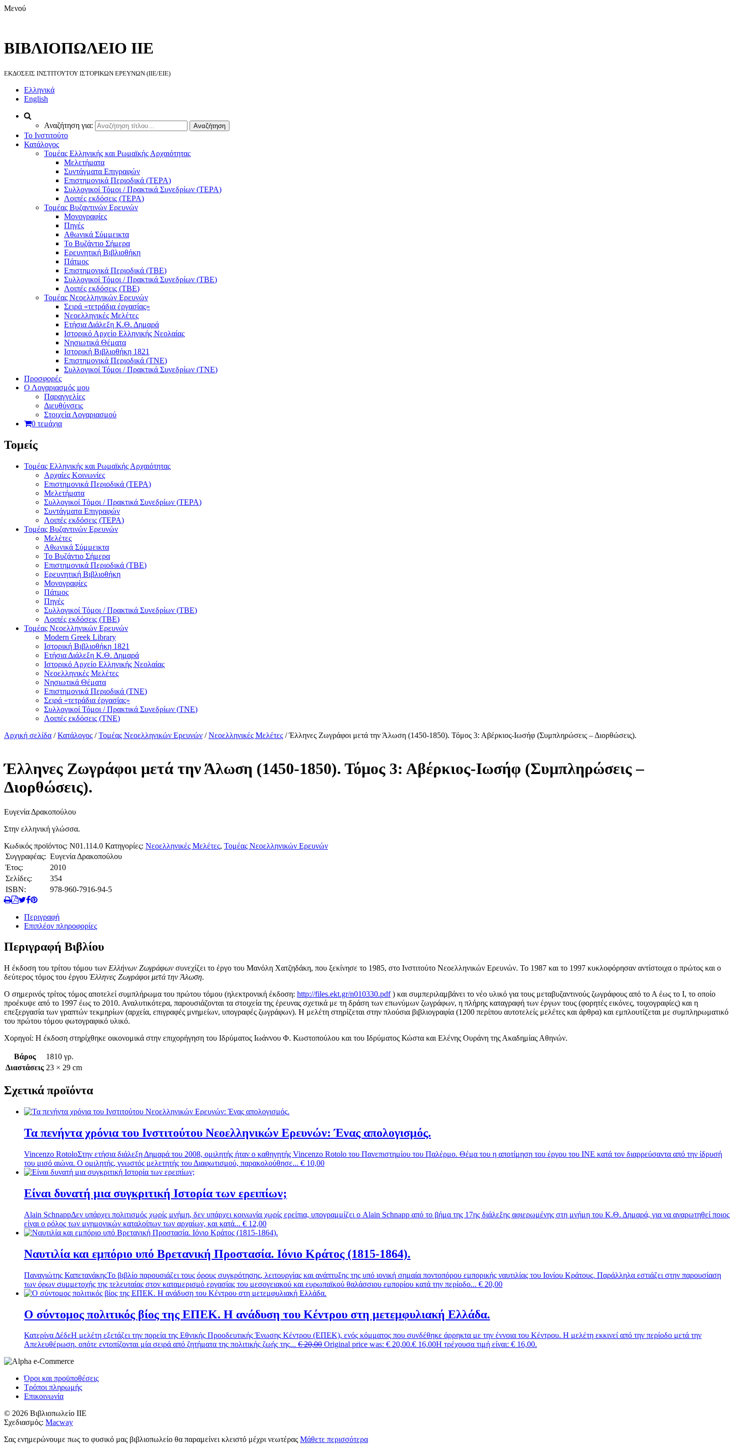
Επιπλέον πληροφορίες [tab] (60, 926)
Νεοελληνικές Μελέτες (101, 315)
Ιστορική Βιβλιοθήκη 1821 (107, 351)
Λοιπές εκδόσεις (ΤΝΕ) (82, 718)
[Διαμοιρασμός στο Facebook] (28, 900)
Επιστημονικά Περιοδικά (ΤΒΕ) (115, 270)
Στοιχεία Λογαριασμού (80, 414)
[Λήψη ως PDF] (15, 900)
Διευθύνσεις (63, 405)
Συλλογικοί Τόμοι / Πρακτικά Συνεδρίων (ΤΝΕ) (141, 369)
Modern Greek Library (80, 637)
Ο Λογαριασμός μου (57, 387)
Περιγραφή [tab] (42, 917)
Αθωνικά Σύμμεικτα (96, 234)
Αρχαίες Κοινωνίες (74, 475)
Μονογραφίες (85, 216)
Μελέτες (58, 538)
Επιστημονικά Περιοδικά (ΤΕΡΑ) (117, 180)
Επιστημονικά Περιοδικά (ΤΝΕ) (115, 360)
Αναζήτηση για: (68, 125)
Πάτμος (76, 261)
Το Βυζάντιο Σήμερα (97, 243)
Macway (59, 1422)
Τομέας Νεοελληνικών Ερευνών (96, 297)
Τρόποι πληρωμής (53, 1387)
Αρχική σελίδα (28, 735)
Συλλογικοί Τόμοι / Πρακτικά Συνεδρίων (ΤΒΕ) (140, 279)
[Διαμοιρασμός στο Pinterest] (34, 900)
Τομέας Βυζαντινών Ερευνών (91, 207)
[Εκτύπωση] (8, 900)
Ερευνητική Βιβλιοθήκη (102, 252)
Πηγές (74, 225)
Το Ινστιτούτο (46, 135)
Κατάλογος (41, 144)
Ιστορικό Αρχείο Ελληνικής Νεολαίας (124, 333)
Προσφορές (43, 378)
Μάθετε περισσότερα (334, 1439)
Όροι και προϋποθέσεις (61, 1378)
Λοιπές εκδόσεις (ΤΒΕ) (102, 288)
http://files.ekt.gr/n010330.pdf (343, 994)
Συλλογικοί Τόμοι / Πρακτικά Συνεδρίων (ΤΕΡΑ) (143, 189)
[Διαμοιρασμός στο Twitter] (22, 900)
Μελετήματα (84, 162)
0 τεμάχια (47, 423)
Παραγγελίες (64, 396)
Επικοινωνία (44, 1396)
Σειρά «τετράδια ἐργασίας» (107, 306)
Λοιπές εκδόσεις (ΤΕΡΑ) (104, 198)
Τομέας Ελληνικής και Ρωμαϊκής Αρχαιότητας (117, 153)
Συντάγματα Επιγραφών (102, 171)
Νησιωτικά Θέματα (95, 342)
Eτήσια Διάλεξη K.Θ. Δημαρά (111, 324)
